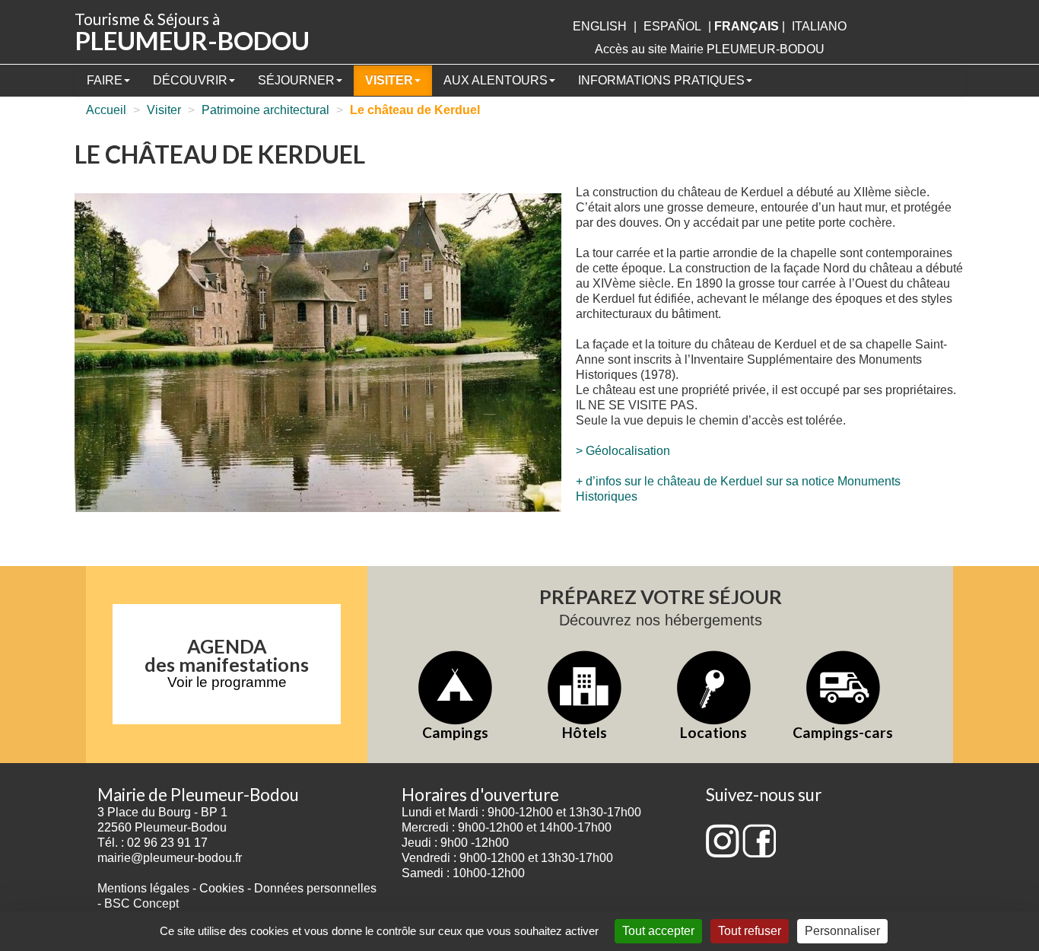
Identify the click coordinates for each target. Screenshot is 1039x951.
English (600, 26)
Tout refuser (749, 930)
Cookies (221, 888)
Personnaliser (842, 930)
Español (672, 26)
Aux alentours (495, 80)
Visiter (389, 80)
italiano (819, 26)
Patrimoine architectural (265, 109)
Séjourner (296, 80)
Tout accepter (658, 930)
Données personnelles (315, 888)
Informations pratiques (661, 80)
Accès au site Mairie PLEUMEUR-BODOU (710, 49)
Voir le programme (227, 682)
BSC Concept (141, 903)
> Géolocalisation (623, 450)
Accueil (106, 109)
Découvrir (190, 80)
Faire (104, 80)
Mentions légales (143, 888)
